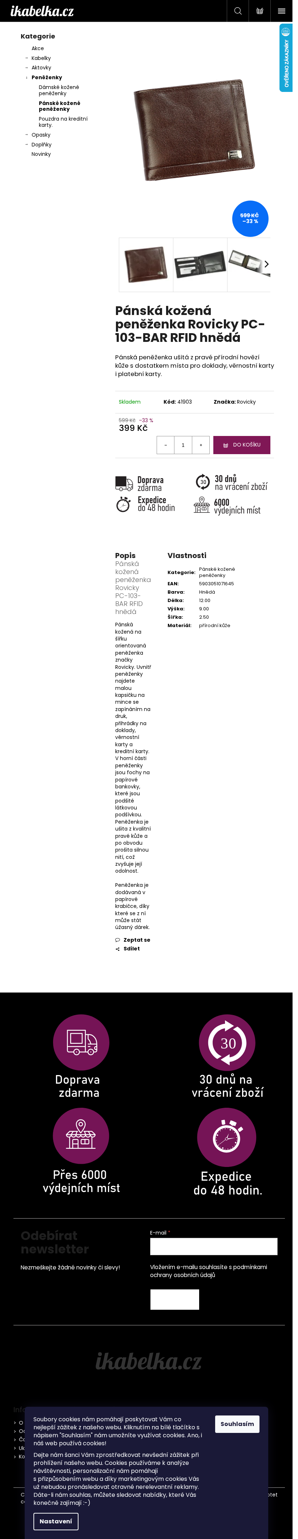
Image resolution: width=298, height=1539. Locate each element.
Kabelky (41, 58)
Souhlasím (237, 1424)
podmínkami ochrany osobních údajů (208, 1271)
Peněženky (47, 77)
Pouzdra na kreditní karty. (63, 122)
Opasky (41, 134)
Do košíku (247, 444)
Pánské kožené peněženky (59, 106)
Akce (38, 48)
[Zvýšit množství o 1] (200, 445)
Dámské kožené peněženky (59, 90)
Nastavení (56, 1521)
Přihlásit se (175, 1299)
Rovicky (246, 401)
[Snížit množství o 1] (165, 445)
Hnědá (207, 592)
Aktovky (41, 67)
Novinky (41, 154)
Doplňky (42, 144)
